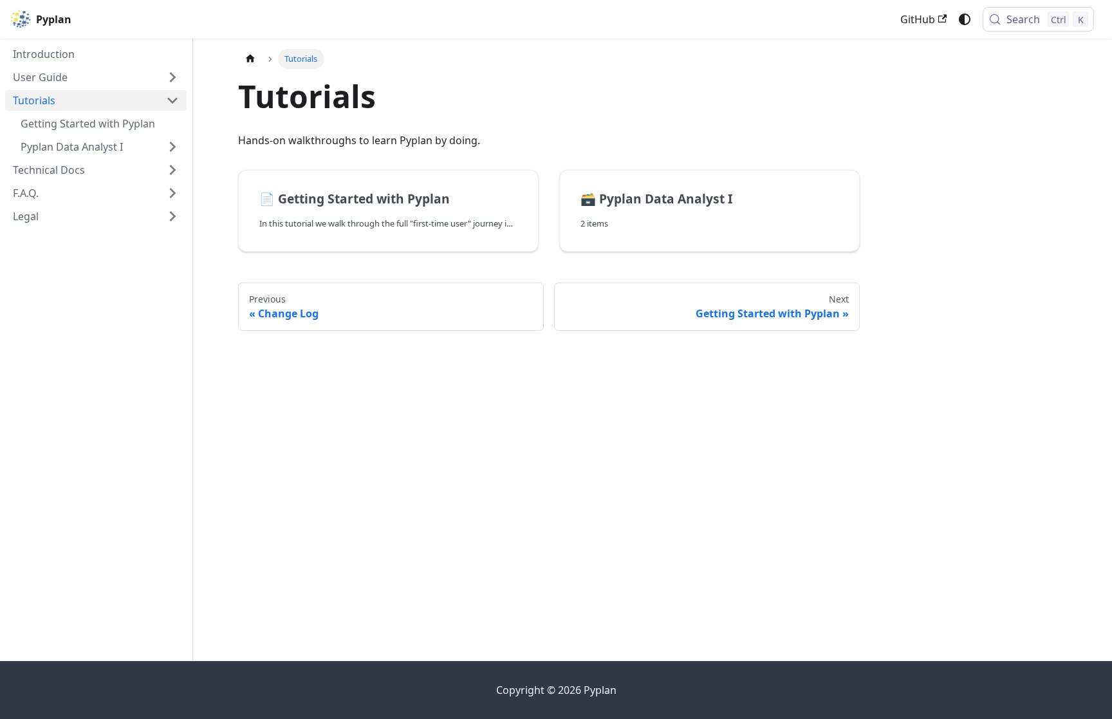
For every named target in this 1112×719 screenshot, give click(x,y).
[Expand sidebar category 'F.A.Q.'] (172, 193)
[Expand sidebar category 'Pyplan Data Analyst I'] (172, 146)
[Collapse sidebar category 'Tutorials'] (172, 100)
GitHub (917, 19)
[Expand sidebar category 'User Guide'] (172, 77)
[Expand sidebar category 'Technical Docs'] (172, 170)
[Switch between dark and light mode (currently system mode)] (964, 19)
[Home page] (250, 59)
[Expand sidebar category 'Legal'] (172, 216)
